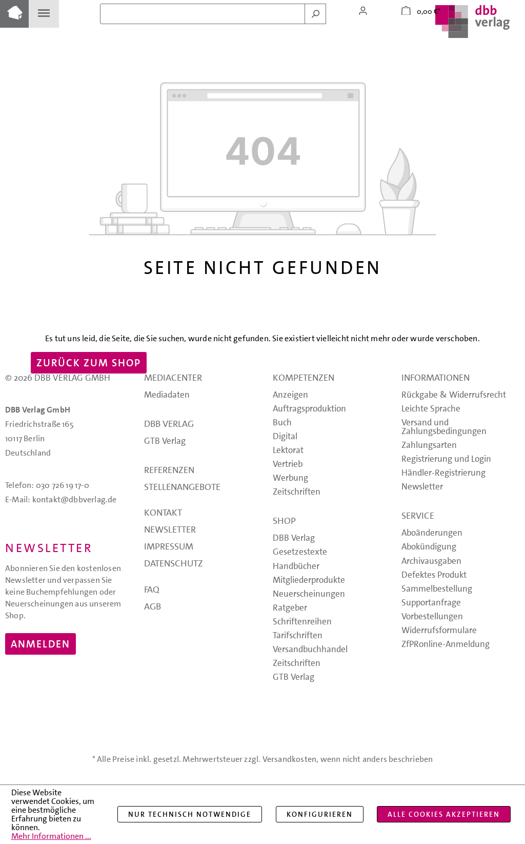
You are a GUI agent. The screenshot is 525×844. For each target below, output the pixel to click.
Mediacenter (173, 379)
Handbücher (296, 567)
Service (417, 517)
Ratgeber (290, 608)
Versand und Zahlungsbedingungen (444, 427)
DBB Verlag (169, 425)
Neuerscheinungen (309, 594)
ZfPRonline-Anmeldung (445, 645)
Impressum (168, 547)
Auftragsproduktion (309, 409)
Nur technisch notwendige (189, 814)
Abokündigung (428, 547)
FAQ (151, 590)
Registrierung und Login (446, 459)
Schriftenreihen (302, 622)
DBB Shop (14, 14)
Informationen (435, 379)
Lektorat (288, 451)
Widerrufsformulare (439, 631)
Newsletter (170, 530)
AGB (152, 607)
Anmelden (40, 644)
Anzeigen (290, 395)
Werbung (290, 478)
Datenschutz (173, 564)
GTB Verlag (165, 441)
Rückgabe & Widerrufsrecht (453, 395)
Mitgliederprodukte (309, 580)
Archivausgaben (431, 561)
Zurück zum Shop (88, 362)
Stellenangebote (182, 488)
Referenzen (169, 471)
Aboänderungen (431, 533)
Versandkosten (289, 759)
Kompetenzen (303, 379)
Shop (284, 522)
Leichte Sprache (430, 409)
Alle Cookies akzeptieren (444, 814)
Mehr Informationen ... (51, 836)
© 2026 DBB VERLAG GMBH (57, 378)
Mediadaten (167, 395)
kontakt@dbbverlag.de (74, 499)
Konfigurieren (320, 814)
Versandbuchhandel (310, 650)
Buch (282, 423)
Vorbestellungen (432, 617)
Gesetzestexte (300, 552)
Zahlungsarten (429, 445)
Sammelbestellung (436, 589)
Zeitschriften (296, 492)
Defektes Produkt (434, 575)
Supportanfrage (431, 603)
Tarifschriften (297, 636)
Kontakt (163, 513)
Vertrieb (287, 464)
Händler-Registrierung (443, 473)
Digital (285, 437)
